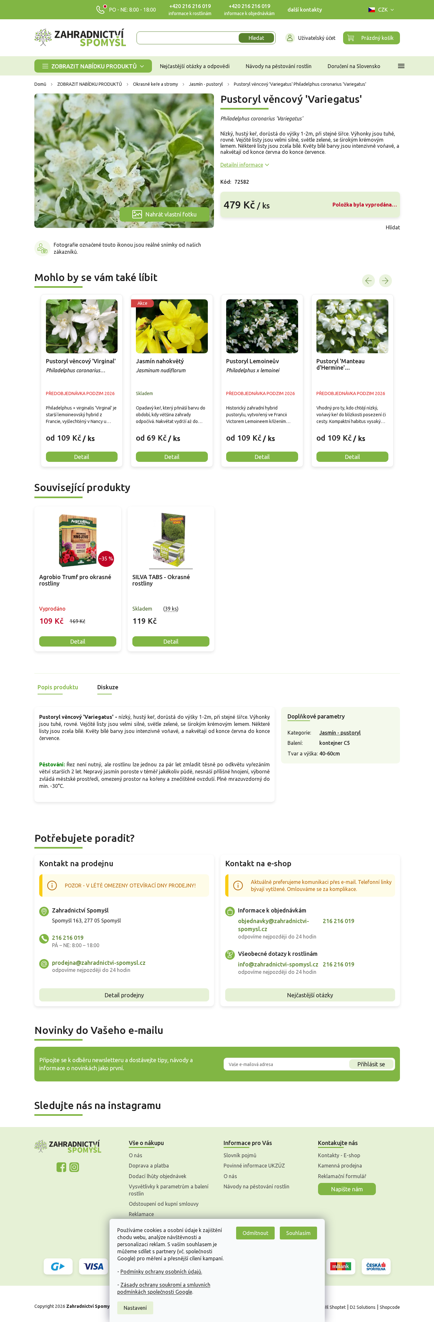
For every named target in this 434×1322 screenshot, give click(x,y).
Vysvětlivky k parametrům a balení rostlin (168, 1190)
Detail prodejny (124, 995)
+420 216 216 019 (190, 6)
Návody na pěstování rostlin (256, 1186)
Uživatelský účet (316, 38)
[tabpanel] (77, 579)
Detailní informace (241, 165)
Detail (77, 641)
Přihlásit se (371, 1064)
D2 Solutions (363, 1307)
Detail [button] (81, 457)
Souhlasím (298, 1233)
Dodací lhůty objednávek (157, 1176)
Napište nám (347, 1189)
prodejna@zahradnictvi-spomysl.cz (99, 962)
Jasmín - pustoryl (340, 733)
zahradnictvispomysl (74, 1167)
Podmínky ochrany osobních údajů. (161, 1271)
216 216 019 (68, 937)
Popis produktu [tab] (58, 687)
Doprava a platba (149, 1165)
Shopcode (390, 1307)
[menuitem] (93, 66)
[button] (82, 433)
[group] (82, 380)
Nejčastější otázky (310, 995)
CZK (383, 10)
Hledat (256, 38)
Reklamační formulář (342, 1176)
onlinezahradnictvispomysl (61, 1167)
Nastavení (135, 1308)
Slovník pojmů (240, 1155)
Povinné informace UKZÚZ (254, 1165)
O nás (135, 1155)
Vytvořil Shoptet (329, 1307)
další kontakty (305, 10)
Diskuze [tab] (107, 687)
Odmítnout (255, 1233)
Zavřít (235, 227)
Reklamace (141, 1214)
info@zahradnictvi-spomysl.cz (278, 964)
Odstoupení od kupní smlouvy (164, 1204)
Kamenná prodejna (340, 1165)
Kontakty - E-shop (339, 1155)
